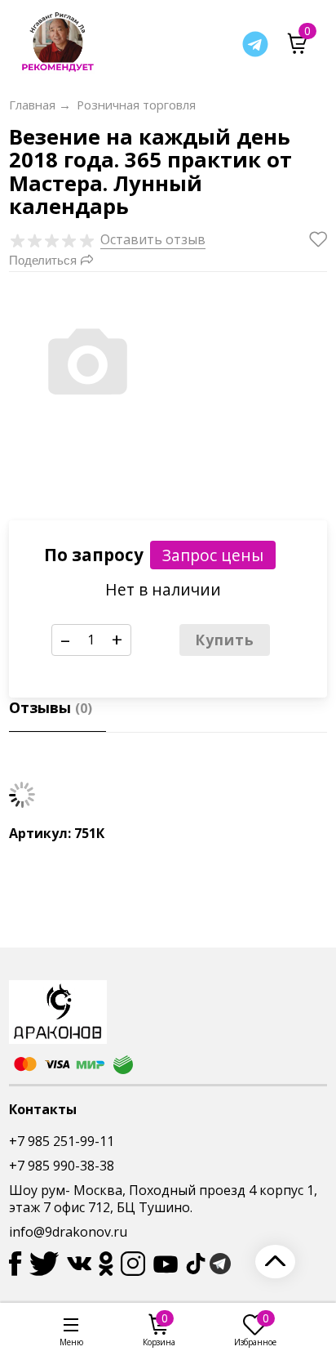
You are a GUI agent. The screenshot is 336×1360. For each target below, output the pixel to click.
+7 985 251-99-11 (61, 1141)
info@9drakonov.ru (68, 1232)
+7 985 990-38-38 (61, 1166)
